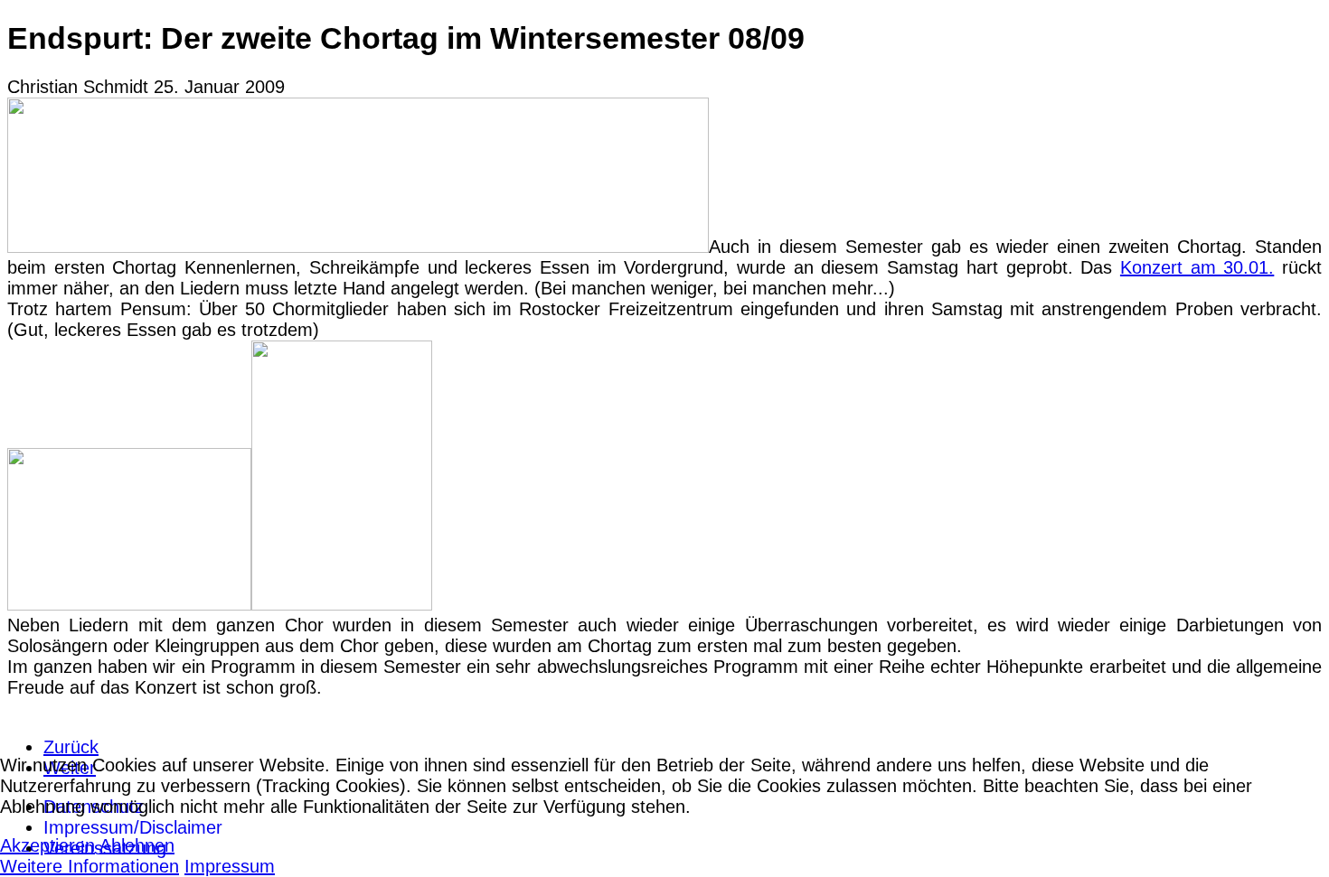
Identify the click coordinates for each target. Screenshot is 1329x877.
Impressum (229, 866)
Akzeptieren (47, 845)
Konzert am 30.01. (1197, 267)
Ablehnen (136, 845)
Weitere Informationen (89, 866)
